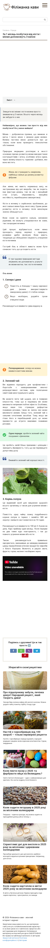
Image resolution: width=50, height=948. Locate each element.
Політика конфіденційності (15, 939)
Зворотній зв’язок (10, 938)
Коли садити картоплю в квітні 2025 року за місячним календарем (25, 887)
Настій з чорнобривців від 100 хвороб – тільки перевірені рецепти (25, 733)
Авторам (23, 940)
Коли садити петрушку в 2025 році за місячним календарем (24, 809)
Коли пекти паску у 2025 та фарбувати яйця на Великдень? (22, 772)
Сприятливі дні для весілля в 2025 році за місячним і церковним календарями (24, 847)
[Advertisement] (25, 68)
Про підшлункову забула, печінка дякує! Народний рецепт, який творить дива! (23, 695)
